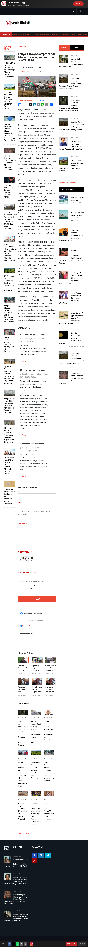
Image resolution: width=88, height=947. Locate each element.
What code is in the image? (27, 572)
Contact (82, 944)
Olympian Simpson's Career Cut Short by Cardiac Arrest (8, 191)
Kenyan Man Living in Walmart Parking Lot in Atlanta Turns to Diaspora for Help (16, 917)
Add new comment (27, 101)
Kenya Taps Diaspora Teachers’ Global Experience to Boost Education (71, 235)
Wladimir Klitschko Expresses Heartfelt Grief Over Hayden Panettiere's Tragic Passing (71, 256)
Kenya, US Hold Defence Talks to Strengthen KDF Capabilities (9, 344)
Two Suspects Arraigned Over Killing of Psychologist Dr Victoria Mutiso (71, 278)
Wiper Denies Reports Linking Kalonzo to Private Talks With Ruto (70, 298)
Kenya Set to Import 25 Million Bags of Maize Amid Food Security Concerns (9, 405)
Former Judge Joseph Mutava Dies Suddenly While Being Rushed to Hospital (48, 730)
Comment (21, 524)
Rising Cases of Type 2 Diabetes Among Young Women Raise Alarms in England (71, 318)
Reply (24, 361)
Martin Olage (24, 71)
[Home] (17, 23)
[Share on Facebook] (9, 944)
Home (20, 46)
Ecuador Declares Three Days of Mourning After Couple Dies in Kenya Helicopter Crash (36, 813)
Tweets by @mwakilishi (67, 182)
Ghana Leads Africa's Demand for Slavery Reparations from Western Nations (71, 166)
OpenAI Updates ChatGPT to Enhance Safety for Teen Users (71, 63)
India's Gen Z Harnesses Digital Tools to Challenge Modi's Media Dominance (9, 70)
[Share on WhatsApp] (17, 944)
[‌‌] (59, 11)
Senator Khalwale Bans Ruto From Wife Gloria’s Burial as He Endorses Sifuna (49, 812)
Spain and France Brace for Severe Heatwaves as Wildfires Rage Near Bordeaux (9, 375)
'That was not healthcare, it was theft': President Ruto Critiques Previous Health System (23, 733)
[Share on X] (13, 944)
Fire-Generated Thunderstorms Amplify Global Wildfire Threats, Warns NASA (9, 252)
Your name (22, 492)
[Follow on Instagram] (31, 944)
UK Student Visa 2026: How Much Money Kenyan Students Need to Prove (9, 465)
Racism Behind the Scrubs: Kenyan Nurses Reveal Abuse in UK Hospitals (70, 145)
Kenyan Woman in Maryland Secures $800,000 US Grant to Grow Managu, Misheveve (16, 880)
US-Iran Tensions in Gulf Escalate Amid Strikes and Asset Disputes (77, 216)
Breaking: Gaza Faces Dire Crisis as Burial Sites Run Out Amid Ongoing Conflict (71, 126)
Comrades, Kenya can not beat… (34, 334)
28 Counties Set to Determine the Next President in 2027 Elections (9, 283)
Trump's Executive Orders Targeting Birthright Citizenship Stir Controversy (9, 100)
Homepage (22, 519)
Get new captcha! (19, 566)
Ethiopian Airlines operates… (32, 370)
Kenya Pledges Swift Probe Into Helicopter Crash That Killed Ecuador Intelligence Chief (22, 774)
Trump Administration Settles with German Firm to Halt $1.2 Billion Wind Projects (9, 220)
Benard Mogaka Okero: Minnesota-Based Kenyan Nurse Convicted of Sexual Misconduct (16, 899)
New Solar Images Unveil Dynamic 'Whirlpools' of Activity (70, 338)
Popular (75, 48)
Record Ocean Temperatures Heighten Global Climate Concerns (9, 163)
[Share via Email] (21, 944)
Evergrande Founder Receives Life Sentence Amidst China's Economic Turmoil (70, 83)
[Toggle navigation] (34, 18)
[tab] (64, 47)
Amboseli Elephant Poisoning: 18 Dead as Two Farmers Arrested (22, 811)
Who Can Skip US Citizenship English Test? (77, 200)
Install (78, 4)
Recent (64, 48)
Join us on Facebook (29, 626)
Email (20, 502)
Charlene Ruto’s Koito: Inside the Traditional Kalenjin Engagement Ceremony (9, 435)
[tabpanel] (71, 111)
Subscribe (72, 944)
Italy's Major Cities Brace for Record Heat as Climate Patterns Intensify (71, 378)
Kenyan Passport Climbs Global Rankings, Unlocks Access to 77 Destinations (9, 132)
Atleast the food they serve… (32, 444)
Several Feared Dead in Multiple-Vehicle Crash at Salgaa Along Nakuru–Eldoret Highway (36, 732)
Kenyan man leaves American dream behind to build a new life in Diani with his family (16, 863)
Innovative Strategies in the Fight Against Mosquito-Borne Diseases (9, 496)
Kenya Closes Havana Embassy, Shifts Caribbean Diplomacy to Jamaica (9, 313)
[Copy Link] (25, 944)
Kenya (26, 46)
